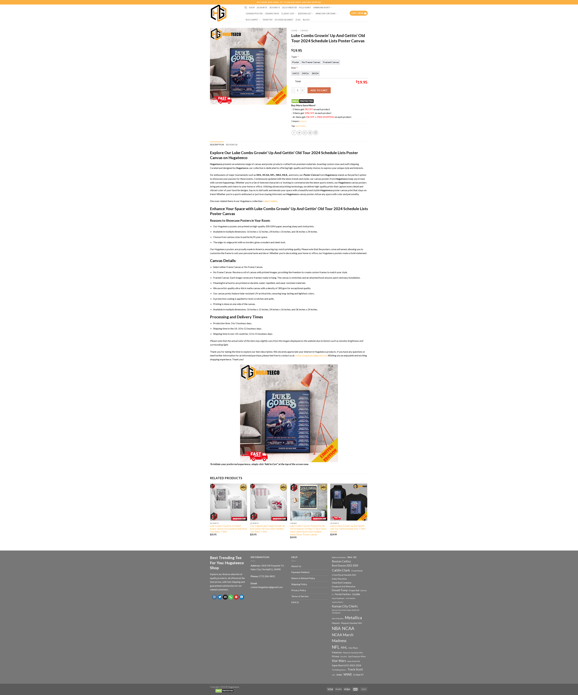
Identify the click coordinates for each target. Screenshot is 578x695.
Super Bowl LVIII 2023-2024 (346, 665)
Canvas (304, 30)
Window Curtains (326, 13)
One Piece (353, 648)
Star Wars (339, 661)
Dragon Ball (354, 590)
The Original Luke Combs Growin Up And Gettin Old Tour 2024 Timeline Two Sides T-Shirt (267, 529)
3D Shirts (274, 7)
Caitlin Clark (341, 570)
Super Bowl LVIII (353, 661)
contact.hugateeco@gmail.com (311, 355)
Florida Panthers (343, 594)
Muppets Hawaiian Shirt (351, 623)
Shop (252, 7)
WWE (347, 674)
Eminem (363, 590)
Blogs (306, 20)
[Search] (246, 7)
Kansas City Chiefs (345, 606)
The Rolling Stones (339, 670)
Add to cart (319, 90)
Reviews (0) (232, 144)
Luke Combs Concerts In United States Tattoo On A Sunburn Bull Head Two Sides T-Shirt (228, 529)
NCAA (348, 628)
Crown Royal (356, 570)
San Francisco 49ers (357, 656)
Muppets (336, 623)
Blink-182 (352, 557)
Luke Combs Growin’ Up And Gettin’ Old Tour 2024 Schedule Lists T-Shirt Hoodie (348, 529)
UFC (333, 675)
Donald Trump (340, 590)
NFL (336, 647)
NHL (344, 647)
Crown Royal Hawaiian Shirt (344, 575)
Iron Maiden (350, 598)
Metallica (353, 617)
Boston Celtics (341, 561)
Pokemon (337, 652)
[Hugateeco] (225, 13)
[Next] (367, 513)
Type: (295, 56)
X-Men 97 (358, 674)
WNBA (339, 675)
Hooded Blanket (284, 20)
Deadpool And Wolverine (343, 586)
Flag (298, 20)
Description (217, 144)
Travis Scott (355, 669)
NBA (336, 628)
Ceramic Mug (272, 13)
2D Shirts (262, 7)
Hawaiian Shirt (321, 7)
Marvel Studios (338, 618)
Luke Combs (300, 126)
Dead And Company (341, 582)
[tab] (217, 145)
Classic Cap (287, 13)
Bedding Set (304, 13)
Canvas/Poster (254, 13)
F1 (333, 594)
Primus (335, 656)
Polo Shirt (305, 7)
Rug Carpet (252, 20)
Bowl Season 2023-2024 (345, 565)
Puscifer (343, 657)
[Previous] (210, 513)
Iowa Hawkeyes (338, 598)
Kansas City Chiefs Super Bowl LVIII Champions (345, 611)
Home (294, 30)
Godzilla (356, 594)
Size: (294, 67)
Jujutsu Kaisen (337, 602)
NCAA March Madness (342, 638)
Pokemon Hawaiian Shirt (353, 653)
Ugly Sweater (289, 7)
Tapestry (267, 20)
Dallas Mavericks (339, 579)
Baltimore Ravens (339, 557)
